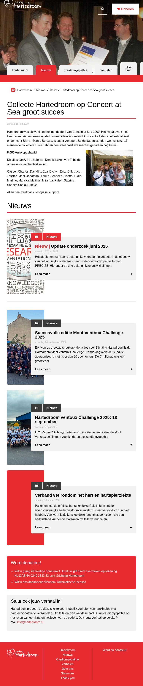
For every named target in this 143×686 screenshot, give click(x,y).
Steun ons (67, 673)
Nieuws (46, 70)
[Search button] (102, 9)
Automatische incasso (71, 582)
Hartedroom (20, 70)
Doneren (127, 9)
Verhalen (106, 70)
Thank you (68, 678)
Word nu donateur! (115, 650)
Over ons (128, 69)
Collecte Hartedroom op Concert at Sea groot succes (82, 90)
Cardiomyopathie (75, 70)
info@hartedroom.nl (30, 622)
